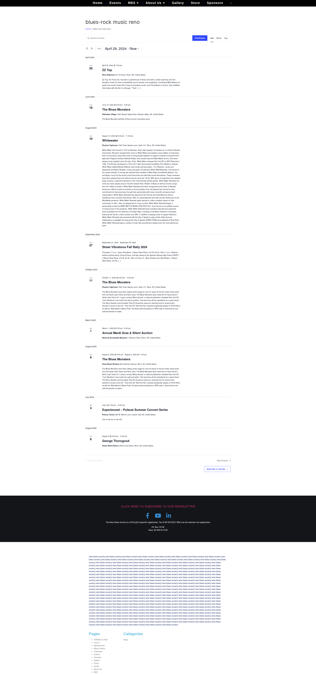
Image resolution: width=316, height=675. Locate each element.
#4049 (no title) (101, 639)
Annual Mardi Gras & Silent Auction (127, 333)
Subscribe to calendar (216, 469)
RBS (131, 2)
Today (99, 48)
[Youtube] (158, 515)
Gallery (178, 2)
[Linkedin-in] (168, 515)
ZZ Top (107, 70)
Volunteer (98, 651)
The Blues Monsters (116, 109)
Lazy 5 (96, 642)
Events (115, 2)
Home (97, 2)
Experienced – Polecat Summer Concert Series (135, 410)
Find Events (200, 38)
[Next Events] (91, 48)
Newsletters (99, 645)
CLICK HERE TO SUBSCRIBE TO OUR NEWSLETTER (158, 506)
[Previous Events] (86, 48)
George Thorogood (115, 441)
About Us (154, 2)
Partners (97, 657)
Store (195, 2)
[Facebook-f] (147, 515)
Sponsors (215, 2)
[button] (231, 3)
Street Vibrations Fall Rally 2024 (124, 247)
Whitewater (110, 140)
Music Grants (99, 648)
